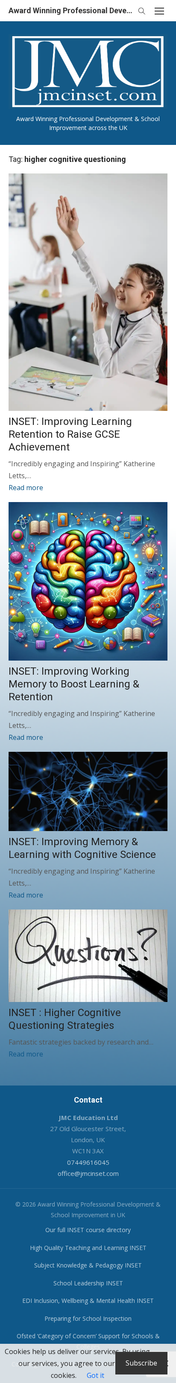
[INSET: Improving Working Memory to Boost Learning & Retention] (88, 581)
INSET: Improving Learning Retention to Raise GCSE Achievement (70, 434)
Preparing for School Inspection (88, 1318)
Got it (95, 1375)
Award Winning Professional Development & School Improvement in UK (71, 10)
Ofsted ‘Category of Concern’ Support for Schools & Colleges (88, 1341)
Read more (26, 487)
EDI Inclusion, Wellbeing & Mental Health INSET (88, 1300)
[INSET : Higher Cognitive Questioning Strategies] (88, 955)
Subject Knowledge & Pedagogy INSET (88, 1265)
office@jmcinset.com (88, 1173)
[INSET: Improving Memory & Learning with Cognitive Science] (88, 791)
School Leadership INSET (88, 1283)
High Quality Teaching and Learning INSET (88, 1248)
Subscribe (141, 1363)
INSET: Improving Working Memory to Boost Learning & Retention (74, 684)
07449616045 (88, 1162)
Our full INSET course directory (88, 1230)
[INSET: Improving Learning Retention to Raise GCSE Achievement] (88, 292)
